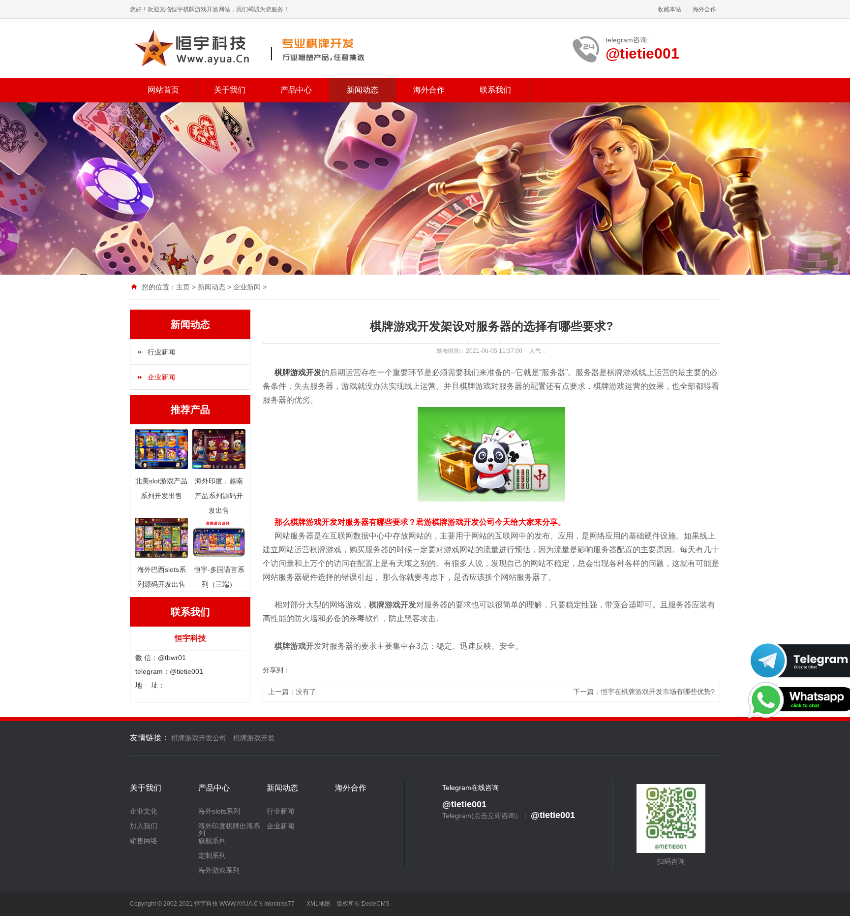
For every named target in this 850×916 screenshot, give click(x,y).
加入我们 (143, 825)
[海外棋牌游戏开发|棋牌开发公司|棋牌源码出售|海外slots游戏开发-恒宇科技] (249, 48)
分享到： (276, 670)
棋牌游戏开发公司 (198, 738)
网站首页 (163, 90)
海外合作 (704, 9)
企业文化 (143, 811)
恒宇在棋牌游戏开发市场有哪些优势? (658, 691)
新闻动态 (362, 90)
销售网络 (143, 840)
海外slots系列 (219, 811)
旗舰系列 (212, 840)
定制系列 (212, 855)
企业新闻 (247, 287)
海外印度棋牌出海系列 (229, 829)
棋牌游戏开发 (298, 372)
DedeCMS (376, 903)
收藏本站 (669, 9)
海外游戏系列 (219, 870)
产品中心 (296, 90)
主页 (183, 287)
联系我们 (495, 90)
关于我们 (229, 90)
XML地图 (318, 903)
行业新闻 (161, 352)
